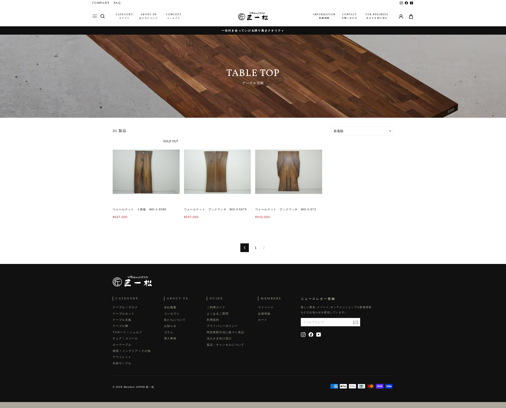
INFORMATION (324, 14)
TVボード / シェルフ (127, 332)
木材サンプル (122, 363)
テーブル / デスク (125, 307)
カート (262, 319)
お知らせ (170, 325)
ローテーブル (122, 344)
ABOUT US (149, 14)
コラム (168, 332)
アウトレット (122, 357)
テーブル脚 (120, 325)
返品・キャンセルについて (225, 344)
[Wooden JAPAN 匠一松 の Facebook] (311, 334)
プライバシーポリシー (222, 325)
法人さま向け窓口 (219, 338)
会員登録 (264, 313)
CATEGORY (124, 14)
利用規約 (213, 319)
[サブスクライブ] (355, 322)
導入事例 (170, 338)
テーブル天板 (122, 319)
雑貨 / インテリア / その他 (132, 350)
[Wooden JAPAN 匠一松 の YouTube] (318, 334)
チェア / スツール (125, 338)
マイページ (266, 307)
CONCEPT (173, 14)
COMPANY (101, 3)
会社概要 (170, 307)
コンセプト (172, 313)
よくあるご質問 (218, 313)
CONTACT (349, 14)
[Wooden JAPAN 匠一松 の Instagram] (303, 334)
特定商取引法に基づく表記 (225, 332)
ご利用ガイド (216, 307)
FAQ (117, 3)
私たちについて (175, 319)
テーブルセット (124, 313)
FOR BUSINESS (376, 14)
